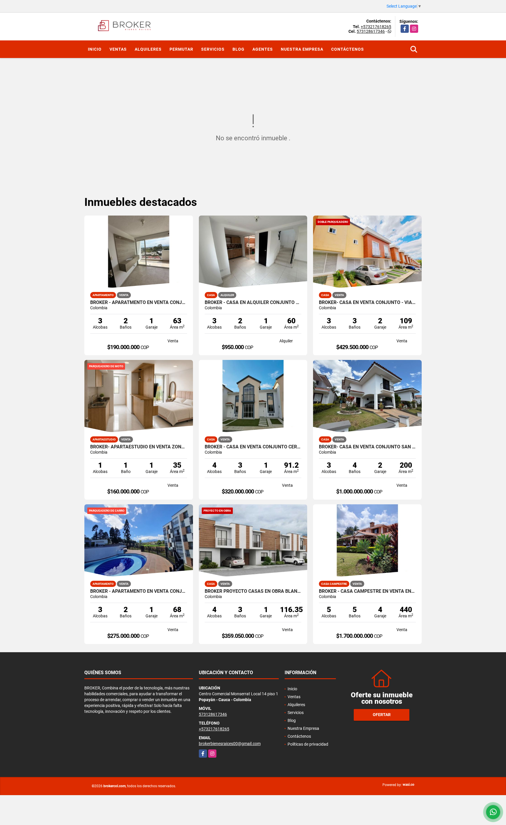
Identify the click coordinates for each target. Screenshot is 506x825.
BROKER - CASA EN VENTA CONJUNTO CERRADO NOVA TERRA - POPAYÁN (253, 447)
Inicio (95, 49)
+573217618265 (376, 26)
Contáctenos (347, 49)
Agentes (262, 49)
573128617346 (371, 31)
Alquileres (148, 49)
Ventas (118, 49)
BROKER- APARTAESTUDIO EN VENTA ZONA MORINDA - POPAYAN (138, 447)
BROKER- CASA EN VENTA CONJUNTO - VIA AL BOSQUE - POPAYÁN (367, 302)
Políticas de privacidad (308, 744)
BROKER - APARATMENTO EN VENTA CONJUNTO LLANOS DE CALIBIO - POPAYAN (138, 302)
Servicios (213, 49)
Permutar (181, 49)
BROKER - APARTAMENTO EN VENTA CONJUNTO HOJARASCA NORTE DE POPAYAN (138, 591)
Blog (239, 49)
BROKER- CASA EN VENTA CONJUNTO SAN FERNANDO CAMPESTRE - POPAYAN (367, 447)
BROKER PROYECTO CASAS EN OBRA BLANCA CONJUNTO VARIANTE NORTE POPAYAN (253, 591)
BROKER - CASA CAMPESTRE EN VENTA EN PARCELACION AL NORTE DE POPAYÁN (367, 591)
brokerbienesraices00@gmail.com (230, 743)
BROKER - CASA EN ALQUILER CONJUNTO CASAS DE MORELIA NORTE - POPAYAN (253, 302)
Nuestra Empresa (302, 49)
